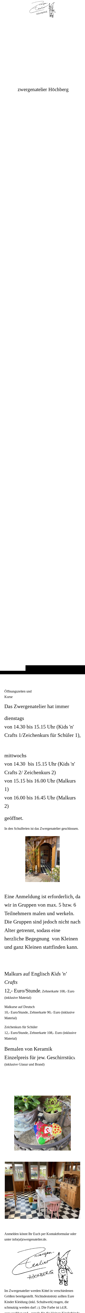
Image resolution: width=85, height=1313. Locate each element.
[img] (42, 346)
